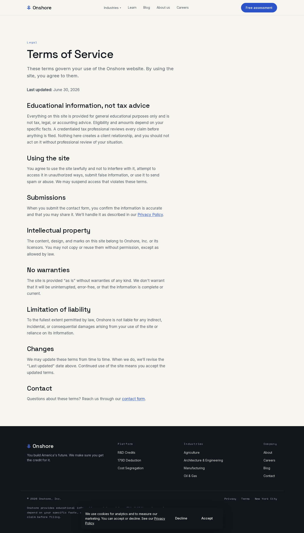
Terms (245, 499)
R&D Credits (126, 452)
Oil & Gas (190, 476)
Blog (146, 7)
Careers (183, 7)
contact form (133, 398)
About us (163, 7)
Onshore (42, 7)
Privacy (230, 499)
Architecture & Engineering (203, 460)
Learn (132, 7)
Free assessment (259, 8)
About (267, 452)
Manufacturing (194, 468)
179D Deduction (129, 460)
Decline (181, 518)
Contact (269, 476)
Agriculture (192, 452)
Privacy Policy (150, 214)
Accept (207, 518)
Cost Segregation (131, 468)
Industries (112, 8)
